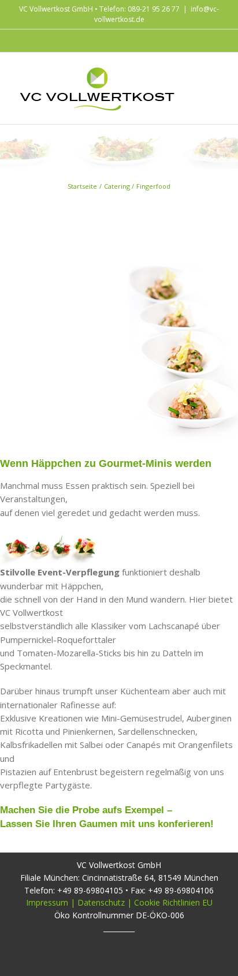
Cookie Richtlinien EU (173, 902)
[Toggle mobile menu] (216, 73)
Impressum (47, 902)
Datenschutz (101, 902)
